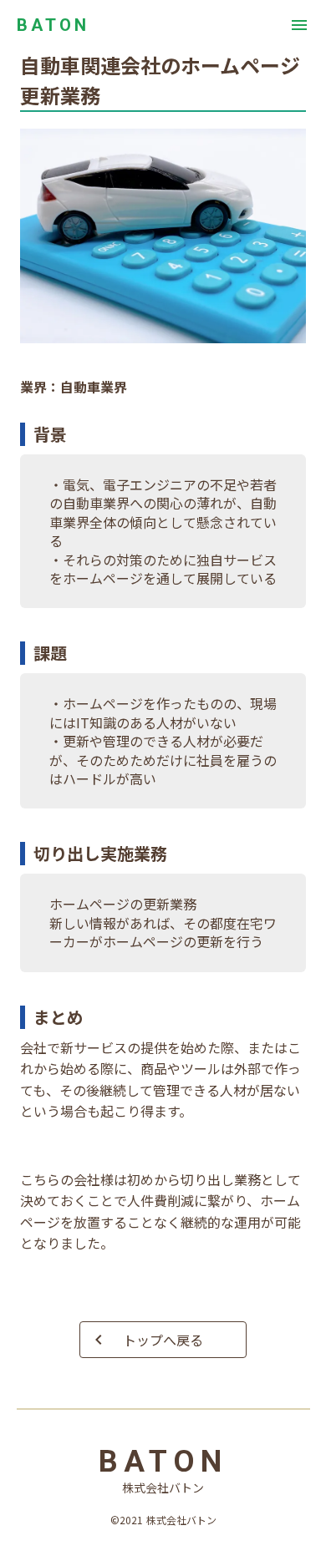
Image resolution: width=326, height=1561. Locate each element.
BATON (53, 25)
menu (299, 25)
